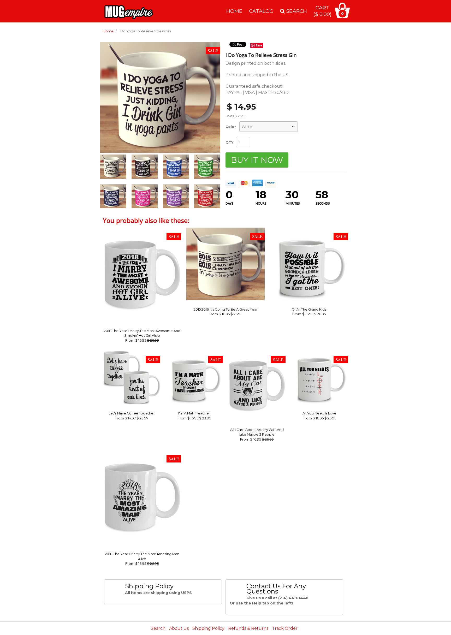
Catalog (261, 11)
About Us (179, 628)
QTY (229, 142)
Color (230, 126)
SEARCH (296, 11)
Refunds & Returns (248, 628)
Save (259, 45)
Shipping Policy (208, 628)
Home (234, 11)
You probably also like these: (146, 220)
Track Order (285, 628)
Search (158, 628)
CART (322, 10)
